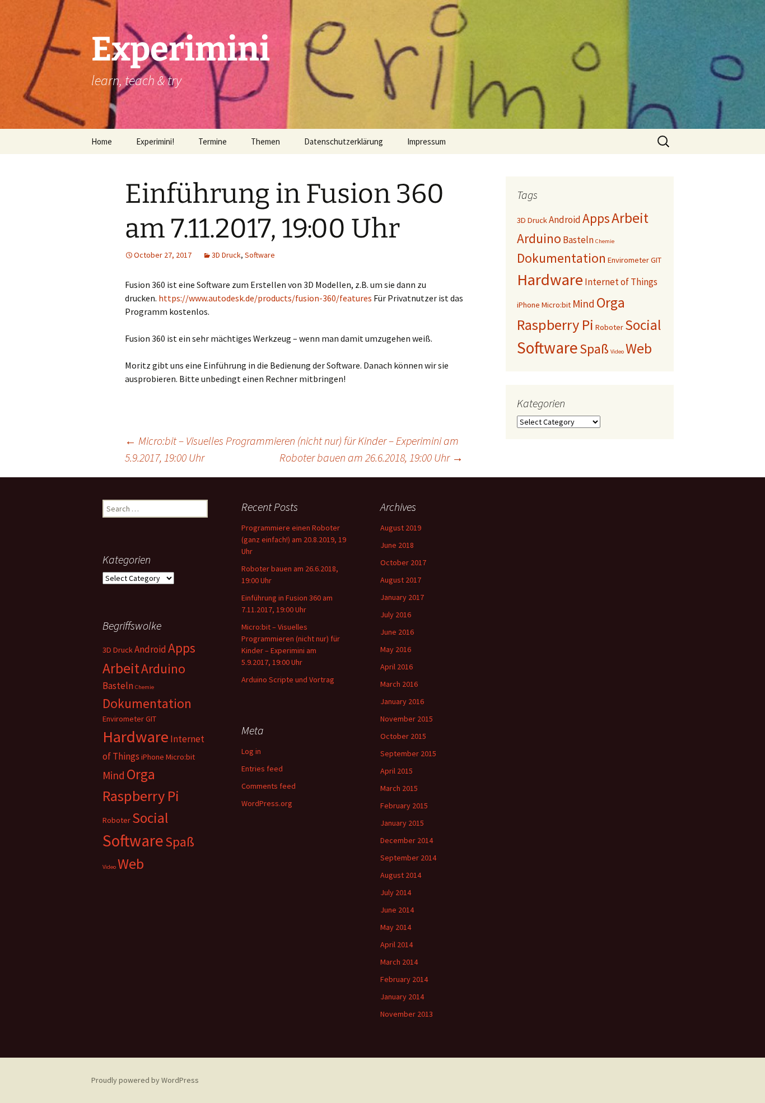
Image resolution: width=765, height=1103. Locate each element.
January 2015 (402, 823)
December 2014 (406, 840)
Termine (212, 141)
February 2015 (404, 806)
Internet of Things (621, 282)
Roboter (609, 327)
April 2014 (396, 944)
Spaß (594, 348)
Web (639, 348)
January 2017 (402, 597)
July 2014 (395, 892)
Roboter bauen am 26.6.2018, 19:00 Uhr (371, 457)
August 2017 (400, 580)
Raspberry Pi (555, 324)
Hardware (550, 279)
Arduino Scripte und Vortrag (287, 679)
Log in (251, 751)
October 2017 (403, 562)
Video (617, 351)
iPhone (528, 305)
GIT (656, 260)
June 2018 (397, 545)
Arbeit (630, 218)
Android (565, 219)
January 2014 (402, 997)
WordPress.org (266, 803)
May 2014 (395, 927)
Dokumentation (561, 258)
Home (101, 141)
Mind (583, 303)
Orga (610, 302)
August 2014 (400, 875)
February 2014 (404, 979)
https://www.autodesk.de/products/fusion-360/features (265, 298)
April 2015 (396, 771)
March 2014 (399, 962)
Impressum (426, 141)
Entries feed (262, 769)
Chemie (604, 241)
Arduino (539, 238)
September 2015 (408, 753)
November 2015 (406, 719)
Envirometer (628, 260)
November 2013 (406, 1014)
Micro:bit (556, 305)
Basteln (578, 240)
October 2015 (403, 736)
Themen (265, 141)
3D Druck (226, 255)
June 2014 (397, 910)
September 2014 (408, 858)
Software (260, 255)
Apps (596, 218)
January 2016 (402, 701)
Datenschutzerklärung (343, 141)
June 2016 (397, 632)
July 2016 (395, 614)
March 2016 (399, 684)
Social (643, 325)
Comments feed (268, 786)
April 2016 (396, 667)
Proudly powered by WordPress (145, 1080)
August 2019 (400, 528)
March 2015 (399, 788)
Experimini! (155, 141)
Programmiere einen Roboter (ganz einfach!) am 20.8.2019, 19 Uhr (293, 539)
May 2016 (395, 649)
